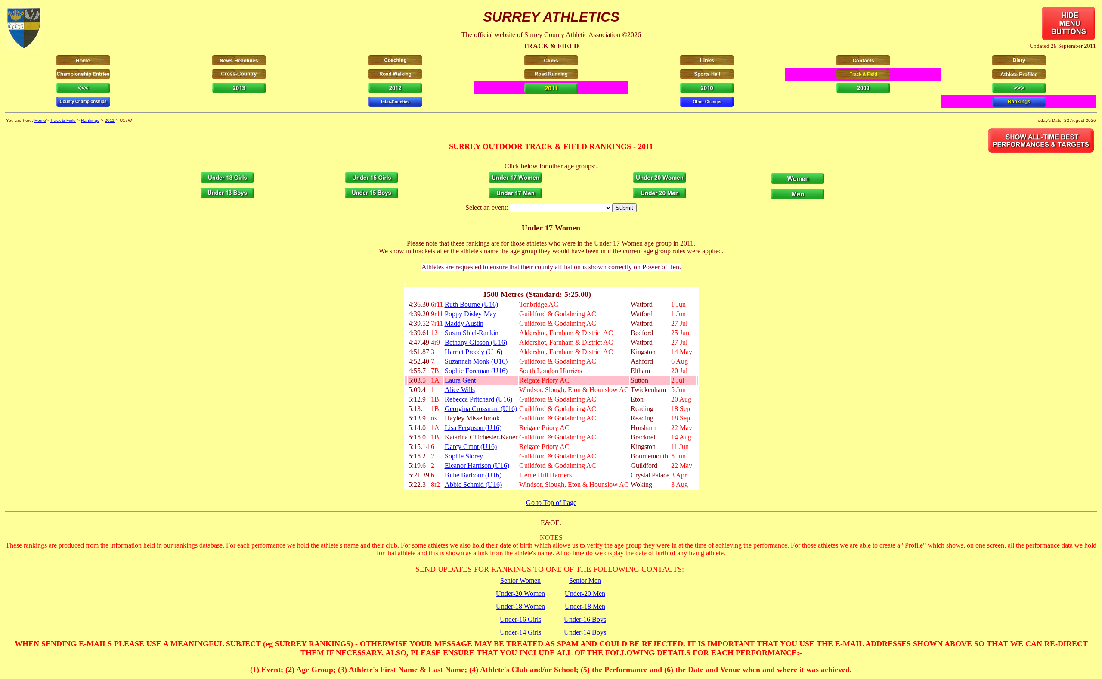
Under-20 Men (585, 593)
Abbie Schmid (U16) (473, 484)
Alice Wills (460, 389)
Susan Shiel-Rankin (471, 332)
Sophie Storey (464, 456)
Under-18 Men (585, 606)
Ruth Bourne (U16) (471, 304)
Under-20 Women (520, 593)
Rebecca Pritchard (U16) (478, 399)
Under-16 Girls (520, 619)
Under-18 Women (520, 606)
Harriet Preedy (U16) (473, 351)
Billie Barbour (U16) (473, 475)
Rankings (90, 120)
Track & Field (63, 120)
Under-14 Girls (520, 632)
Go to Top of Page (551, 502)
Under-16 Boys (585, 619)
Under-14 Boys (585, 632)
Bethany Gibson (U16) (476, 342)
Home (40, 120)
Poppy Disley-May (470, 314)
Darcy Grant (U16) (471, 446)
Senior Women (520, 580)
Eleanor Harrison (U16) (477, 465)
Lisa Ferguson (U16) (473, 427)
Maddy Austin (464, 323)
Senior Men (585, 580)
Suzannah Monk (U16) (476, 361)
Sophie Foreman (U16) (476, 370)
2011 (110, 120)
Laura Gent (460, 380)
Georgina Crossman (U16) (481, 408)
